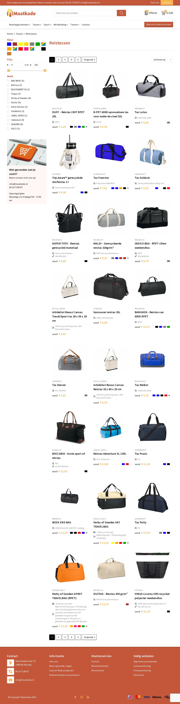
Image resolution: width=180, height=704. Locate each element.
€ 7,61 (100, 188)
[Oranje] (9, 49)
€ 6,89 (100, 322)
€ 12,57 (101, 604)
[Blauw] (9, 44)
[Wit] (38, 49)
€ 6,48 (59, 192)
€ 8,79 (141, 261)
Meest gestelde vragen (60, 666)
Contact (167, 2)
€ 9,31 (100, 258)
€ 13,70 (142, 532)
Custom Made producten (61, 670)
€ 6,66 (141, 122)
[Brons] (9, 53)
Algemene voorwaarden (145, 661)
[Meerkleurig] (43, 44)
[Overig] (15, 49)
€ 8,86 (59, 261)
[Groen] (38, 44)
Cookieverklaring (142, 666)
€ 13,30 (60, 626)
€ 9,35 (141, 395)
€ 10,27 (142, 326)
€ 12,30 (60, 532)
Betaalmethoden (100, 666)
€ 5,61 (59, 395)
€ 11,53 (142, 464)
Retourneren (97, 670)
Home (10, 33)
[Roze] (26, 49)
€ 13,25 (101, 543)
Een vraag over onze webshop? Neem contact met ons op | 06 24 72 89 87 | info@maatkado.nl (53, 2)
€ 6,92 (141, 188)
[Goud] (26, 44)
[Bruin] (15, 44)
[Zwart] (43, 49)
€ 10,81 (101, 464)
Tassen (19, 33)
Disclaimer (139, 675)
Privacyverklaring (142, 670)
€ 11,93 (60, 471)
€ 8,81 (59, 334)
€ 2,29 (59, 126)
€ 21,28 (142, 611)
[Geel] (20, 44)
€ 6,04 (100, 126)
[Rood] (20, 49)
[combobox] (85, 13)
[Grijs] (32, 44)
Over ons (154, 2)
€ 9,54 (100, 402)
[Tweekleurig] (32, 49)
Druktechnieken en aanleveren (64, 675)
